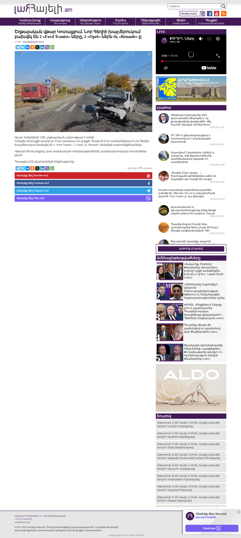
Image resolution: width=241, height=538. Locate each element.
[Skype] (22, 47)
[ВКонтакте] (27, 47)
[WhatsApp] (52, 47)
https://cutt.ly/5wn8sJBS (206, 517)
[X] (37, 47)
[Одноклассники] (32, 47)
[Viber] (47, 47)
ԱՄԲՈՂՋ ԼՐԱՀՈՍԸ (191, 248)
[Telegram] (18, 47)
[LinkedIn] (42, 47)
